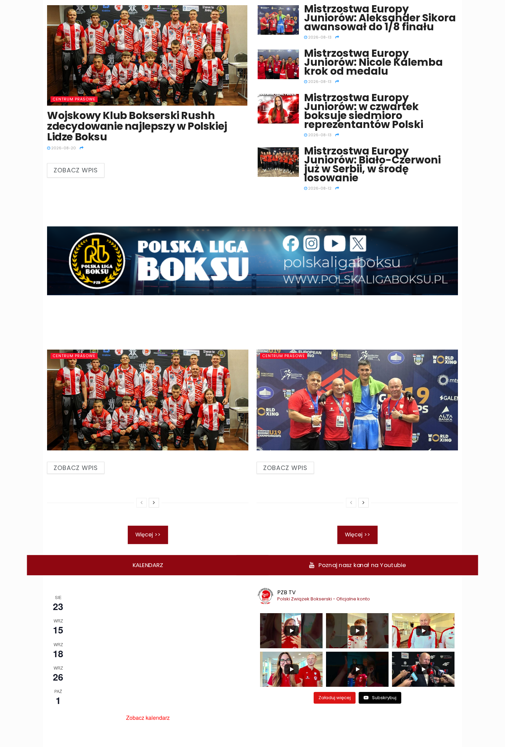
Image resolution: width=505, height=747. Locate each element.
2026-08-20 (63, 148)
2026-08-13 (319, 37)
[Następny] (154, 503)
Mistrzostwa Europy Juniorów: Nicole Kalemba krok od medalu (373, 62)
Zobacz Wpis (76, 170)
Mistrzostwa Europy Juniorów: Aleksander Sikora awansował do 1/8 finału (380, 17)
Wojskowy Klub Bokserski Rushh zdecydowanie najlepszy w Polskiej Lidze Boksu (137, 126)
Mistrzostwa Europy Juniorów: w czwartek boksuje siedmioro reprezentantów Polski (363, 111)
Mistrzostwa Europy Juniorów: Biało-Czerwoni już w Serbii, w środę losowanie (372, 164)
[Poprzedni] (141, 503)
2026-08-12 (319, 188)
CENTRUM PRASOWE (74, 99)
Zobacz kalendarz (148, 718)
